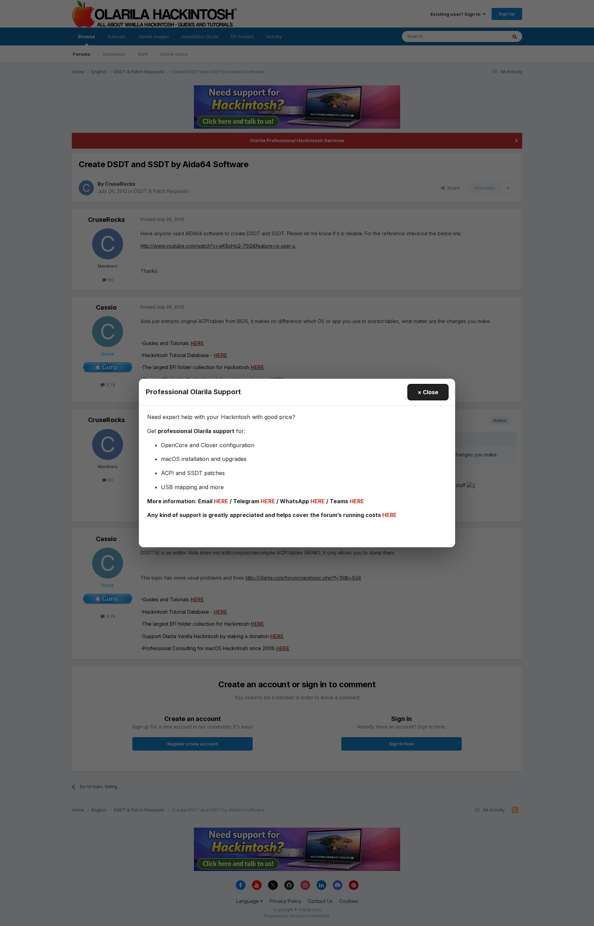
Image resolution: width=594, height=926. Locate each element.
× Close (428, 392)
